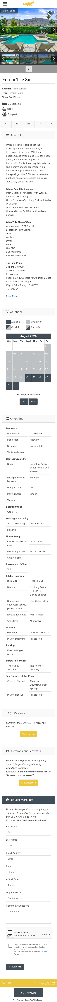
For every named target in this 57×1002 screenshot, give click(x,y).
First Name (11, 826)
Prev (24, 401)
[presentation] (3, 30)
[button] (7, 10)
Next (33, 401)
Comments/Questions (17, 905)
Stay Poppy (51, 982)
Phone (9, 866)
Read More (12, 296)
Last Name (11, 839)
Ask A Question (28, 782)
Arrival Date (12, 879)
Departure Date (14, 892)
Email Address (13, 853)
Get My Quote (29, 992)
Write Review (28, 733)
